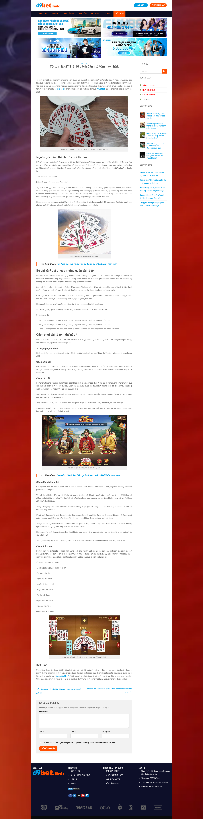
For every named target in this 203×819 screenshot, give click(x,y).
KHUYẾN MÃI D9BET (114, 775)
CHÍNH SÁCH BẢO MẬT (80, 775)
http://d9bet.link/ (62, 676)
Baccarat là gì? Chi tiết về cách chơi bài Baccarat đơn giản (155, 145)
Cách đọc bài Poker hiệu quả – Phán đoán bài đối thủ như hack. (88, 475)
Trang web (106, 732)
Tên (41, 732)
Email (73, 732)
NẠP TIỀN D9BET (113, 779)
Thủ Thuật (119, 14)
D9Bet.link (100, 89)
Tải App (106, 14)
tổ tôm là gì (59, 89)
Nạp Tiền (83, 14)
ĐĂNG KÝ (140, 5)
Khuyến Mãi (69, 14)
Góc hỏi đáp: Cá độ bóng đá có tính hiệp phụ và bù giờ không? (156, 135)
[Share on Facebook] (70, 796)
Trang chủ (42, 14)
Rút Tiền (95, 14)
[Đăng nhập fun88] (134, 48)
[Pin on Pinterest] (83, 796)
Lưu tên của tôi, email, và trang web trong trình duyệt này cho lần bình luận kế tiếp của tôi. (79, 743)
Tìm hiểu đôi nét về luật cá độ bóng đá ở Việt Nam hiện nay (86, 264)
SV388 (73, 783)
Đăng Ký (55, 14)
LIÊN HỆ (73, 779)
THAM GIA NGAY (158, 5)
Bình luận (43, 712)
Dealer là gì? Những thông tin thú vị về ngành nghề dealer (156, 125)
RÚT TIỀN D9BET (113, 783)
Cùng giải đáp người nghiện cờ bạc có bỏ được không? (154, 155)
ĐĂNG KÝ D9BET (112, 771)
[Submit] (164, 71)
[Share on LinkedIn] (87, 796)
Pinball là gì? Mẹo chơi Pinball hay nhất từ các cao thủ (155, 115)
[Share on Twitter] (74, 796)
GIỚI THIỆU (75, 771)
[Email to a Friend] (79, 796)
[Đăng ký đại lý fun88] (68, 27)
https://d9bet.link (156, 786)
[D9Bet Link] (48, 5)
